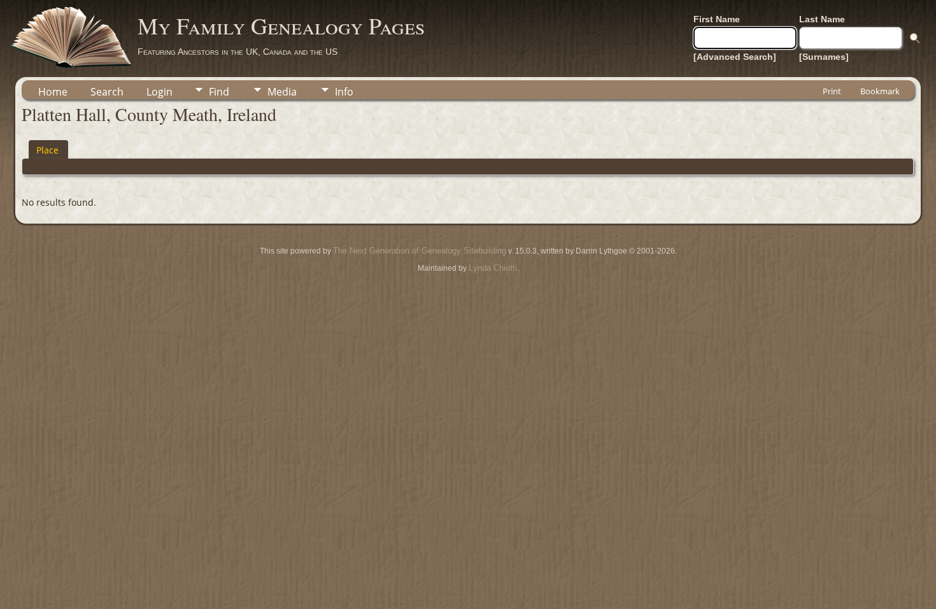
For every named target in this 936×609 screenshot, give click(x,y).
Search (107, 92)
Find (219, 92)
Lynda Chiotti (493, 268)
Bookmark (880, 91)
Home (52, 92)
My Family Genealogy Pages (281, 25)
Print (832, 91)
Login (159, 92)
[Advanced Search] (734, 57)
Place (47, 150)
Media (282, 92)
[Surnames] (824, 57)
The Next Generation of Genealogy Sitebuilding (419, 250)
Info (344, 92)
